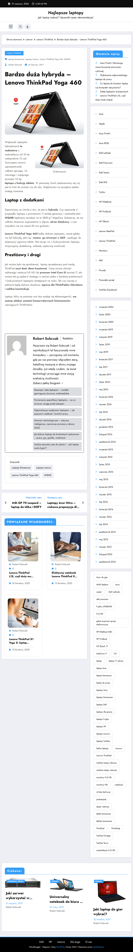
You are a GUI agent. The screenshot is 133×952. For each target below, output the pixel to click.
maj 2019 (103, 352)
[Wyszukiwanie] (20, 26)
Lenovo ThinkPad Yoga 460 (51, 59)
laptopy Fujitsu (102, 719)
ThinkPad (100, 828)
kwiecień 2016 (106, 396)
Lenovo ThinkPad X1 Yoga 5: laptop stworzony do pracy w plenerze (21, 641)
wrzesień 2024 (106, 307)
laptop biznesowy (104, 675)
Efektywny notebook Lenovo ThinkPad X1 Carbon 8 (64, 574)
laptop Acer (101, 668)
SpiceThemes (98, 947)
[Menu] (11, 27)
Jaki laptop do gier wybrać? (66, 911)
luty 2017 (103, 367)
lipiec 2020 (104, 314)
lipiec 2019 (104, 344)
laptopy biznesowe (16, 59)
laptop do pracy (103, 682)
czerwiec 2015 (106, 471)
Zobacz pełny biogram (46, 383)
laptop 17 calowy (116, 660)
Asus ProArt (104, 133)
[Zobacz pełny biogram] (62, 383)
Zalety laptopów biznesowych (114, 91)
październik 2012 (107, 561)
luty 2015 (103, 502)
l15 (115, 653)
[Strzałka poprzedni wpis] (6, 502)
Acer (101, 114)
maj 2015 (103, 479)
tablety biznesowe (104, 821)
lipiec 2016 (104, 382)
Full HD (99, 613)
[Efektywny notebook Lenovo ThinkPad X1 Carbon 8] (65, 546)
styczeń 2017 (105, 374)
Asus (117, 584)
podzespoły (101, 799)
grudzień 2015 (106, 427)
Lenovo (118, 748)
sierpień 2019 (105, 337)
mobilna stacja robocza (106, 762)
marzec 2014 (105, 516)
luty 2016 (103, 412)
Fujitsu (102, 192)
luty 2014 (103, 524)
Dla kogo (75, 942)
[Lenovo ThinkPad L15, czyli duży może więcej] (23, 546)
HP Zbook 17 (102, 646)
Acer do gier (102, 577)
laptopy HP (101, 726)
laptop (99, 660)
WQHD (67, 59)
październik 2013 (107, 532)
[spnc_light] (27, 27)
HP (50, 942)
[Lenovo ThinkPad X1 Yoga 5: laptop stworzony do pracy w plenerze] (23, 612)
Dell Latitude (105, 153)
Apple (102, 123)
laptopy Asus (102, 690)
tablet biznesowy (103, 813)
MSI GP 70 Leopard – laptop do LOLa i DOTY (26, 505)
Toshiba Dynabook (108, 289)
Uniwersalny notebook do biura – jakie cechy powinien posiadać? (24, 899)
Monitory (103, 250)
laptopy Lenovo (31, 59)
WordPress (60, 947)
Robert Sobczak (15, 64)
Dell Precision (105, 162)
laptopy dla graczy (104, 711)
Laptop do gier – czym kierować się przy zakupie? (110, 911)
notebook (119, 784)
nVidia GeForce (103, 792)
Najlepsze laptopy (65, 13)
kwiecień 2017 (106, 359)
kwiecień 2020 (106, 322)
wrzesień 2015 (106, 449)
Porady (102, 270)
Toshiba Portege (103, 835)
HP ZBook (104, 221)
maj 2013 (103, 539)
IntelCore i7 (101, 653)
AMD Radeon (102, 584)
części (99, 591)
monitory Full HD (104, 777)
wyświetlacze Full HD (105, 850)
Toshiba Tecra (102, 843)
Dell (41, 942)
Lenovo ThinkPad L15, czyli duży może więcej (21, 574)
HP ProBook (105, 211)
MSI (101, 260)
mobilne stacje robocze (106, 770)
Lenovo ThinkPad (14, 53)
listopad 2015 (105, 434)
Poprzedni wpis (34, 497)
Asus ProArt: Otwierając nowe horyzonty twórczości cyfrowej (109, 67)
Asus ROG (104, 143)
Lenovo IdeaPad (106, 231)
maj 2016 (103, 389)
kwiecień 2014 (106, 509)
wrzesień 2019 (106, 329)
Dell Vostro (104, 172)
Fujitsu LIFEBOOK (104, 606)
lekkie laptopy (102, 748)
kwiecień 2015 (106, 487)
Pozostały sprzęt (106, 280)
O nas (88, 942)
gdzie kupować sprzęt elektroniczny (106, 623)
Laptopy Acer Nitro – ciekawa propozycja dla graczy (62, 505)
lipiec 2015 (104, 464)
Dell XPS (103, 182)
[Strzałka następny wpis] (83, 502)
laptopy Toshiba (103, 741)
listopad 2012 (105, 554)
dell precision (102, 599)
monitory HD (102, 784)
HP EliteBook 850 (104, 631)
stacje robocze (102, 806)
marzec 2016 (105, 404)
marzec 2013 (105, 546)
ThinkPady (115, 828)
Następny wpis (54, 497)
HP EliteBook (105, 201)
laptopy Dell (101, 704)
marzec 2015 (105, 494)
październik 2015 (107, 441)
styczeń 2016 (105, 419)
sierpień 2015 (105, 457)
